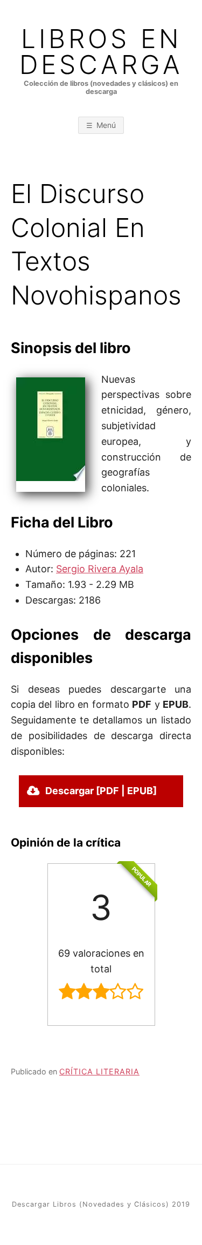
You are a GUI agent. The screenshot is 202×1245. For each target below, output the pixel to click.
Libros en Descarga (101, 52)
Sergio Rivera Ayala (99, 568)
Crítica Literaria (99, 1071)
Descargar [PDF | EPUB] (101, 790)
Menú (106, 125)
